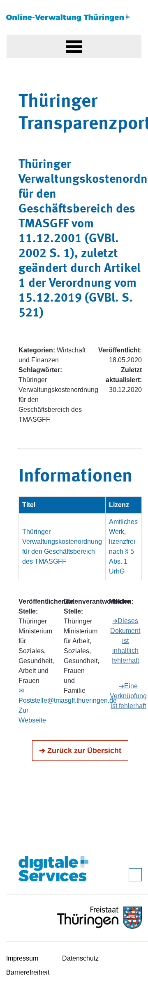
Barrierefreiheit (27, 972)
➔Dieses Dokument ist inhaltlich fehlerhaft (125, 640)
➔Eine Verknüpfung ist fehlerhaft (128, 695)
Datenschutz (80, 958)
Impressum (22, 958)
